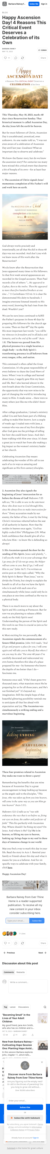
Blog (5, 12)
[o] (43, 1045)
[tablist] (14, 972)
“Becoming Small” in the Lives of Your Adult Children (16, 1018)
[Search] (45, 1007)
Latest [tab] (13, 1007)
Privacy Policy (33, 1130)
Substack (11, 1148)
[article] (25, 1025)
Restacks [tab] (21, 972)
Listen (44, 50)
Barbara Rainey (9, 49)
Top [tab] (5, 1007)
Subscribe (34, 4)
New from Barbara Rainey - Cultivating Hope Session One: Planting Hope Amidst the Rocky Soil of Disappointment (18, 1045)
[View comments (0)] (16, 58)
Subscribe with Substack (27, 1117)
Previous (11, 953)
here (10, 867)
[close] (42, 1062)
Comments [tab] (9, 972)
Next (40, 953)
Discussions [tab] (23, 1007)
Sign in (44, 4)
